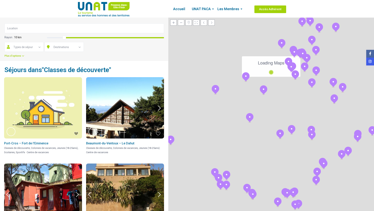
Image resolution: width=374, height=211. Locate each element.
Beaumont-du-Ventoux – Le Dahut (110, 143)
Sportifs (20, 152)
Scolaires (9, 152)
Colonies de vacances (43, 148)
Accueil (179, 9)
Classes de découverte (17, 148)
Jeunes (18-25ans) (67, 148)
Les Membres (228, 9)
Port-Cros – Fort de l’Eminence (26, 143)
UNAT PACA (201, 9)
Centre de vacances (38, 152)
